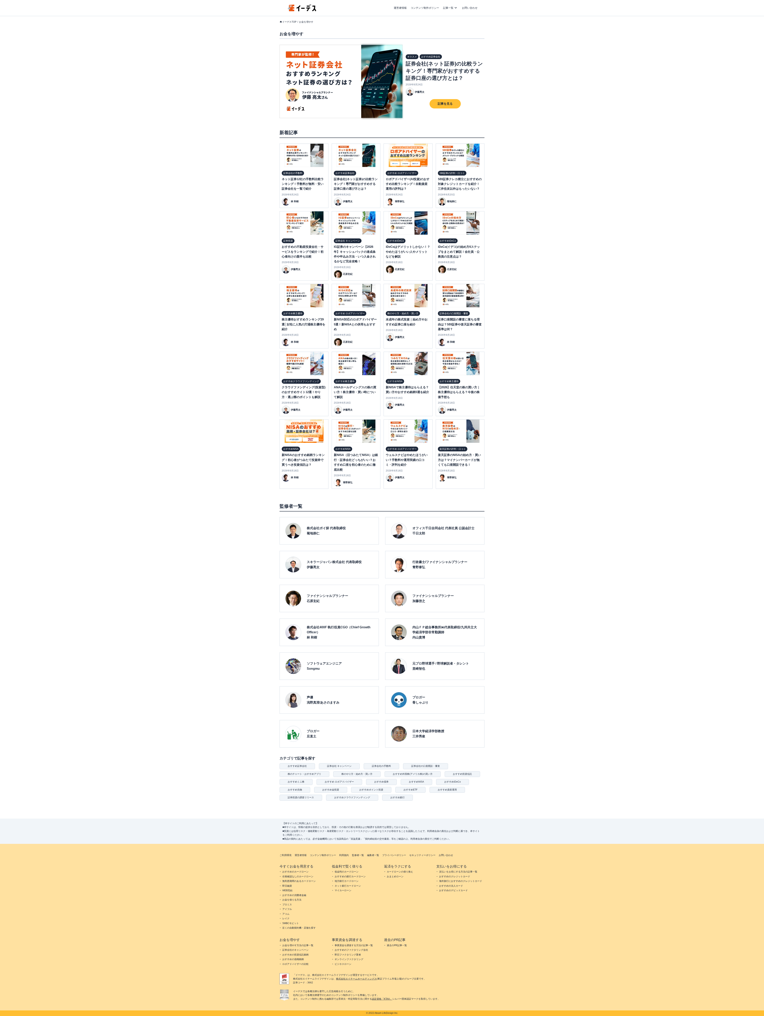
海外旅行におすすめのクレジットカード (460, 881)
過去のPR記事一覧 (397, 945)
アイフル (287, 909)
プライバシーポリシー (394, 855)
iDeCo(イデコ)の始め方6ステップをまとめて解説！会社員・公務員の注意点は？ (459, 251)
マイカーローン (343, 890)
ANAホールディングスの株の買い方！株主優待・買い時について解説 (355, 392)
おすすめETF (410, 789)
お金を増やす (306, 21)
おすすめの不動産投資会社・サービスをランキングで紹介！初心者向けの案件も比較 (303, 251)
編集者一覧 (373, 855)
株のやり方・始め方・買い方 (356, 774)
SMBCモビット (290, 923)
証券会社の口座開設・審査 (425, 766)
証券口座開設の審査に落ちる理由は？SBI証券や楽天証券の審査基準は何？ (460, 324)
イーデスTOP (289, 21)
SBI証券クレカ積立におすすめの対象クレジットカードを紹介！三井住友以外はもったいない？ (460, 183)
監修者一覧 (358, 855)
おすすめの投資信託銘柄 (295, 954)
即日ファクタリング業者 (348, 954)
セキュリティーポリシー (422, 855)
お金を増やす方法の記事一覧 (297, 945)
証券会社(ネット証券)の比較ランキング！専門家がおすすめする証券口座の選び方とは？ (444, 71)
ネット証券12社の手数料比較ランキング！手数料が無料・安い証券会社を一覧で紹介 (303, 183)
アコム (285, 914)
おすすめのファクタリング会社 (351, 950)
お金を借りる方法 (291, 899)
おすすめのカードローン (295, 871)
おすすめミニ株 (296, 781)
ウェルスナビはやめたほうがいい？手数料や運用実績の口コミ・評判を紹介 (407, 459)
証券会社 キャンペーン (339, 766)
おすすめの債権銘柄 (293, 959)
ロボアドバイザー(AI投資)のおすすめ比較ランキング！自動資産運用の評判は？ (408, 183)
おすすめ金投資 (330, 789)
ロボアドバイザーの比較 (295, 964)
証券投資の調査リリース (301, 797)
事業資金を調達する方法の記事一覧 (354, 945)
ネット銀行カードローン (348, 885)
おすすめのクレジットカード (454, 876)
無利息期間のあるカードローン (299, 881)
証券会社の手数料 (381, 766)
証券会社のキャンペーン (295, 950)
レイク (285, 918)
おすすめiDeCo (452, 781)
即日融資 (287, 885)
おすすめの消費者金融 (294, 895)
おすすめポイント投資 (371, 789)
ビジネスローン (343, 964)
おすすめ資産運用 (447, 789)
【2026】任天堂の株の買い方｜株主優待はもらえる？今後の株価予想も (459, 392)
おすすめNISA (416, 781)
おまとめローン (395, 876)
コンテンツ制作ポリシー (425, 7)
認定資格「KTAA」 (382, 998)
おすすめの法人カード (451, 885)
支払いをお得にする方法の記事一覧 (458, 871)
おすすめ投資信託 (462, 774)
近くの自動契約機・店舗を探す (299, 927)
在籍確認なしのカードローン (297, 876)
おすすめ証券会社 (297, 766)
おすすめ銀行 (397, 797)
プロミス (287, 904)
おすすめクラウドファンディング (352, 797)
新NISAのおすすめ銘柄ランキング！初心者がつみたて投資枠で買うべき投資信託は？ (303, 459)
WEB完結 (287, 890)
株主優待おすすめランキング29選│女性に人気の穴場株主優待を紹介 (303, 324)
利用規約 (344, 855)
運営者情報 (400, 7)
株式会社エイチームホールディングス (356, 978)
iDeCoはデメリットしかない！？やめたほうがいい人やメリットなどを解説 (408, 251)
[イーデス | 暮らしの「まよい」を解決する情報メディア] (302, 10)
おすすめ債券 (381, 781)
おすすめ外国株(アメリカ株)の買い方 (413, 774)
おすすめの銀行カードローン (350, 876)
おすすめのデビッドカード (453, 890)
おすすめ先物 (295, 789)
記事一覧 (448, 7)
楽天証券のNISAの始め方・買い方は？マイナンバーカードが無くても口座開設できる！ (459, 459)
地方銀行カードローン (347, 881)
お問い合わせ (469, 7)
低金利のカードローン (347, 871)
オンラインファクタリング (349, 959)
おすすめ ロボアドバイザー (339, 781)
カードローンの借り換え (400, 871)
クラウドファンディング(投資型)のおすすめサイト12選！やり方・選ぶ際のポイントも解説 (303, 392)
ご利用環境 (285, 855)
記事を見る (445, 103)
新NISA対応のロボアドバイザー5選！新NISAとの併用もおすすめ (355, 324)
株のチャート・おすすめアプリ (304, 774)
